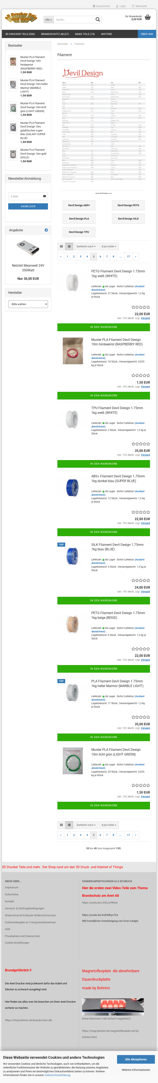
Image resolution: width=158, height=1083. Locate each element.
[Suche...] (98, 19)
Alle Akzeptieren (136, 1059)
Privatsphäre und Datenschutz (22, 936)
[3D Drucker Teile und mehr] (21, 17)
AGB (7, 929)
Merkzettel (140, 6)
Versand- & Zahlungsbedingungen (24, 908)
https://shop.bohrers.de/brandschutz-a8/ (28, 1020)
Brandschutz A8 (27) (55, 34)
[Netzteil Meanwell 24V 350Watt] (28, 248)
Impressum (11, 887)
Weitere (106, 34)
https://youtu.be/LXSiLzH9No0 (99, 902)
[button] (101, 6)
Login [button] (122, 6)
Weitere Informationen (136, 1069)
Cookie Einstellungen (17, 942)
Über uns (147, 34)
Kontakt (9, 901)
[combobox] (86, 247)
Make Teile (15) (85, 34)
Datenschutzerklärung (57, 1075)
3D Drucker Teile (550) (20, 34)
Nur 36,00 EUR (28, 279)
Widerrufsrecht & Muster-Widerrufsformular (30, 915)
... (120, 256)
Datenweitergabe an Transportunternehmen (30, 922)
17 (128, 256)
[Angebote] (46, 230)
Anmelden (28, 206)
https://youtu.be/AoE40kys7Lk (100, 914)
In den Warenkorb (103, 327)
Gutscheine (11, 894)
